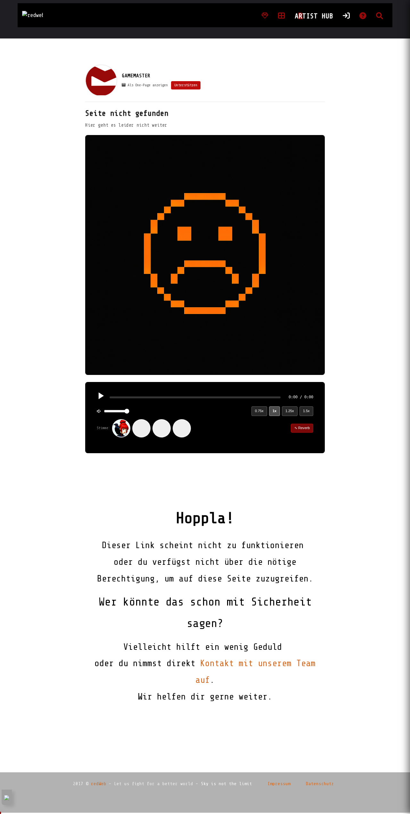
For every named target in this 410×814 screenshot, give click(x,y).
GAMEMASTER (136, 76)
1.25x (289, 411)
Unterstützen (185, 85)
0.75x (259, 411)
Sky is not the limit (226, 783)
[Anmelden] (346, 16)
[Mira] (182, 428)
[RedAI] (121, 428)
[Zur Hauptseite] (32, 15)
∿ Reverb (302, 428)
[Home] (264, 16)
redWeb (98, 783)
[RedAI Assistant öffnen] (7, 797)
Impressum (279, 783)
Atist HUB (314, 16)
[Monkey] (161, 428)
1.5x (306, 411)
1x (274, 411)
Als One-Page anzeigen (147, 85)
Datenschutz (320, 783)
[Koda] (141, 428)
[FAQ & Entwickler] (362, 16)
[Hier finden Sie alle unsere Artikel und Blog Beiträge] (281, 16)
